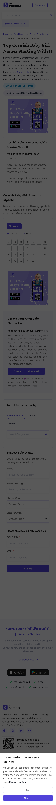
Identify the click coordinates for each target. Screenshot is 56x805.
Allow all (28, 798)
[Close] (52, 759)
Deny (28, 790)
